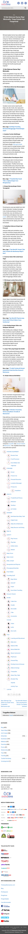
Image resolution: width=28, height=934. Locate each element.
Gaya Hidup (4, 730)
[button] (22, 3)
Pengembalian (5, 899)
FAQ (21, 927)
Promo (3, 747)
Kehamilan (4, 736)
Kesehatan (4, 738)
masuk (11, 715)
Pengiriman (4, 895)
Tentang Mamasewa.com (8, 885)
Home (2, 927)
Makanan (3, 741)
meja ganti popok (17, 144)
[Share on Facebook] (11, 694)
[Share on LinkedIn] (19, 694)
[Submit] (25, 8)
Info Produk (4, 733)
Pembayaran (4, 892)
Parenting (3, 744)
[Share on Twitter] (14, 694)
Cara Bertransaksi (6, 902)
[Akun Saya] (18, 3)
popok (4, 217)
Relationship (4, 750)
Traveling (3, 755)
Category (7, 927)
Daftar (14, 928)
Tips (14, 15)
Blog (2, 727)
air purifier (11, 443)
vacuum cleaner (20, 443)
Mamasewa (7, 445)
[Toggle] (26, 736)
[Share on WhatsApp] (8, 694)
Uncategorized (5, 761)
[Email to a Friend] (16, 694)
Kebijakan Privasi (19, 932)
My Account (17, 927)
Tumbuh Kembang (6, 758)
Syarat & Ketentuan (9, 932)
